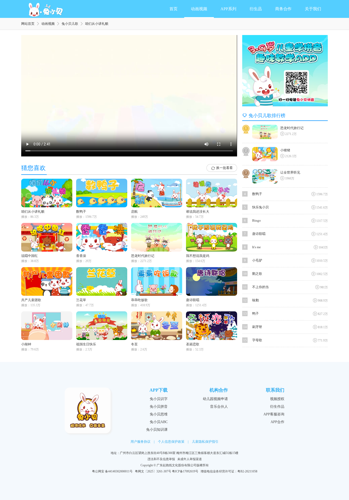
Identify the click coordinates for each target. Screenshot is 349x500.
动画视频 (199, 9)
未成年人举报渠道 (189, 459)
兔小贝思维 (159, 414)
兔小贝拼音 (159, 406)
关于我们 (313, 9)
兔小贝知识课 (157, 429)
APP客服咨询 (273, 414)
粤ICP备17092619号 (185, 471)
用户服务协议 (140, 442)
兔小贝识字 (159, 399)
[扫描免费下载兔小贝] (285, 70)
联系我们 (275, 390)
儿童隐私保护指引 (205, 442)
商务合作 (283, 9)
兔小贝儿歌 (70, 24)
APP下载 (158, 390)
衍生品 (256, 9)
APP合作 (277, 422)
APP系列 (228, 9)
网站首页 (27, 24)
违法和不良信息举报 (161, 459)
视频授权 (277, 399)
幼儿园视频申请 (215, 399)
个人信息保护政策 (171, 442)
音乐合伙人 (219, 406)
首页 (173, 9)
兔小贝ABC (159, 422)
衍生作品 (277, 406)
